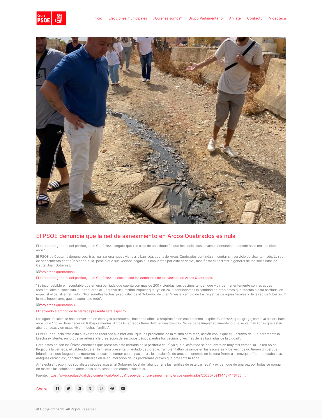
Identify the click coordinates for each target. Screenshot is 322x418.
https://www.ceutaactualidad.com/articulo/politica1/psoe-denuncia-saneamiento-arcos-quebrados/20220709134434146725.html (149, 375)
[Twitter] (68, 388)
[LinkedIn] (79, 388)
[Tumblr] (90, 388)
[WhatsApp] (101, 388)
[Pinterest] (112, 388)
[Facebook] (57, 388)
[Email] (123, 388)
